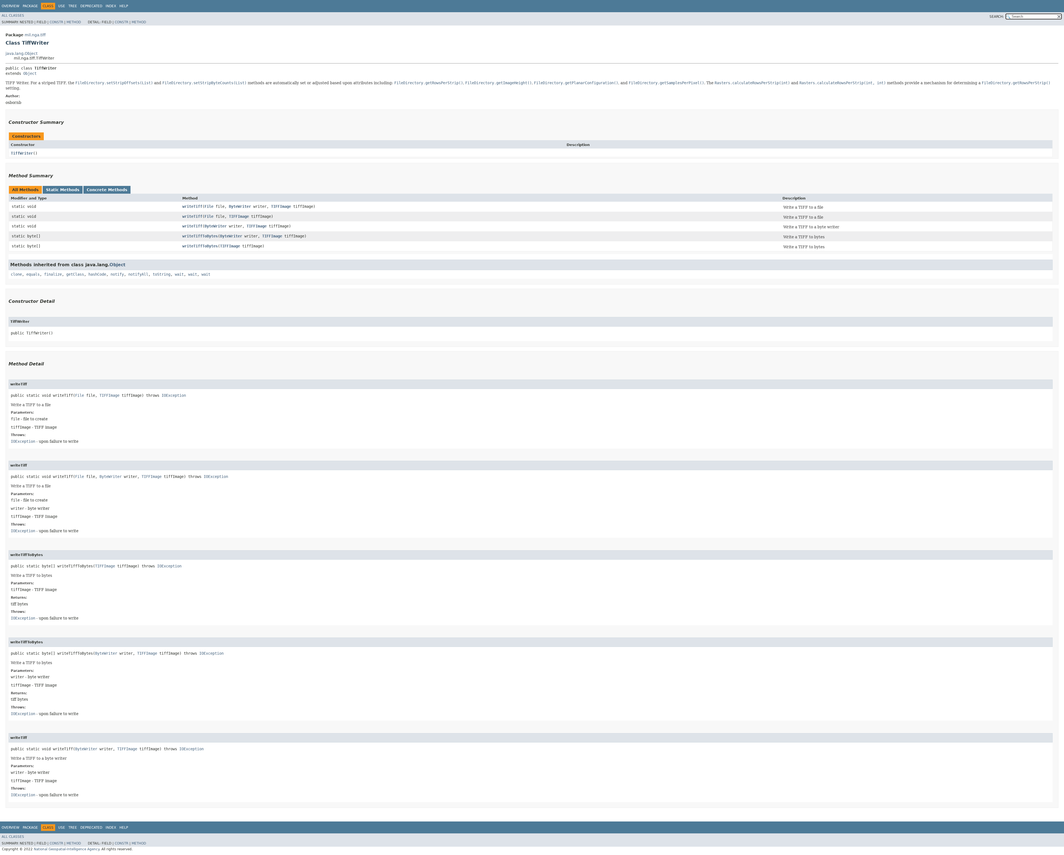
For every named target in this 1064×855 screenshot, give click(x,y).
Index (111, 6)
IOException (174, 395)
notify (117, 274)
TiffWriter (22, 153)
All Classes (13, 15)
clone (16, 274)
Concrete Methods (107, 190)
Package (30, 6)
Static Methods (62, 190)
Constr (56, 22)
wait (179, 274)
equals (33, 274)
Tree (72, 6)
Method (73, 22)
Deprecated (91, 6)
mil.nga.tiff (35, 35)
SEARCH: (996, 17)
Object (30, 73)
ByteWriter (240, 206)
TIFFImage (281, 206)
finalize (53, 274)
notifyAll (138, 274)
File (208, 206)
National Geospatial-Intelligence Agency (66, 849)
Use (61, 6)
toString (161, 274)
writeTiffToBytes (200, 236)
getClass (75, 274)
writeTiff (192, 206)
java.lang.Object (21, 53)
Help (123, 6)
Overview (10, 6)
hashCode (97, 274)
